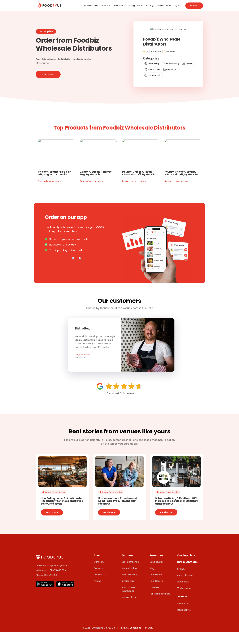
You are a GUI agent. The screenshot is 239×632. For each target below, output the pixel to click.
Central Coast (185, 575)
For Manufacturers (160, 593)
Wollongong (184, 588)
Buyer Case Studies (55, 492)
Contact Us (100, 574)
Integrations (135, 5)
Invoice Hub (128, 581)
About (104, 5)
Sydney (181, 569)
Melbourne (183, 603)
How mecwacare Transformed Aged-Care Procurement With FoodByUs (117, 500)
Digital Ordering (130, 561)
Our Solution (89, 5)
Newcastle (183, 581)
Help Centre (156, 581)
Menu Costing (129, 568)
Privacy (149, 627)
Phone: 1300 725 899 (46, 575)
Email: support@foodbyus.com (52, 565)
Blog (152, 568)
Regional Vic (184, 610)
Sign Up (194, 5)
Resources (163, 5)
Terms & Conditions (131, 627)
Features (118, 5)
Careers (98, 568)
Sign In (177, 5)
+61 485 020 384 (57, 570)
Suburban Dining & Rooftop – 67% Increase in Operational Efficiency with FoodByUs (176, 500)
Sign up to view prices (49, 181)
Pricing (150, 5)
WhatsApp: (42, 570)
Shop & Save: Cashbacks (129, 589)
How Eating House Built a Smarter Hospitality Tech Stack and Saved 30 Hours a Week (62, 500)
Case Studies (157, 561)
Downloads (156, 574)
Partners (154, 587)
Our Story (99, 561)
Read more (52, 512)
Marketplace (129, 597)
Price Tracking (129, 574)
